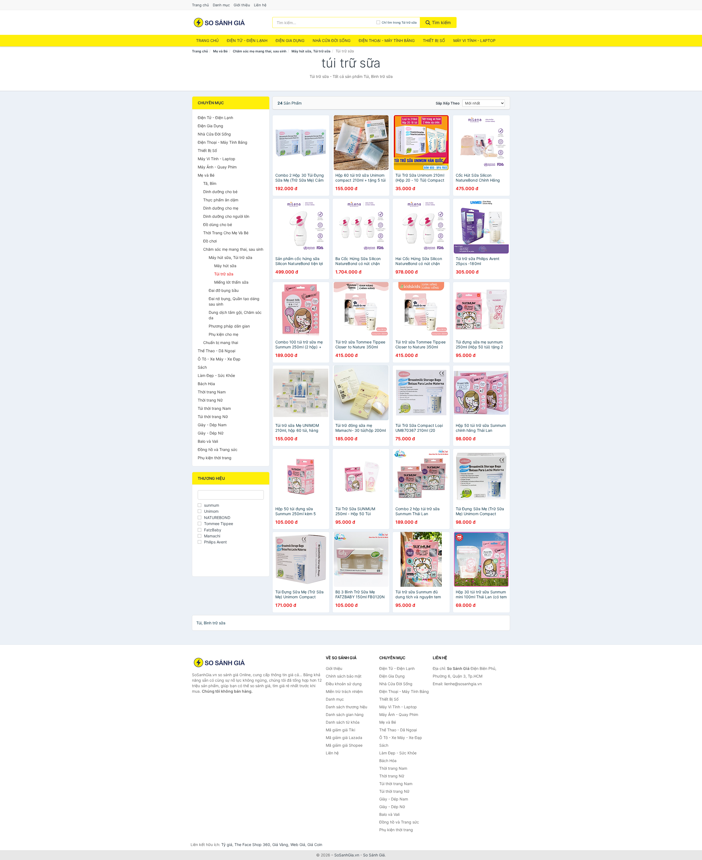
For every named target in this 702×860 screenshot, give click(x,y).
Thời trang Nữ (210, 400)
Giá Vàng (280, 844)
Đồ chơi (210, 241)
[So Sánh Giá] (219, 662)
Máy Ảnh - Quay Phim (217, 167)
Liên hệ (260, 5)
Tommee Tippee (218, 523)
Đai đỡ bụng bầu (224, 290)
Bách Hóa (206, 383)
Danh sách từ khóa (343, 722)
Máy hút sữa (225, 265)
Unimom (211, 511)
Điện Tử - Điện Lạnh (247, 40)
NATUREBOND (217, 517)
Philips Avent (215, 542)
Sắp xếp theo (448, 103)
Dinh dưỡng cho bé (220, 191)
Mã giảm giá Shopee (344, 745)
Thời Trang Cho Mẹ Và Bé (225, 232)
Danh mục (221, 5)
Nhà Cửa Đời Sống (331, 40)
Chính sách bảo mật (343, 676)
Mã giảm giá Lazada (344, 737)
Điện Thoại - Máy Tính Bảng (387, 40)
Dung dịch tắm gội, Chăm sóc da (235, 315)
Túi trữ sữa (223, 274)
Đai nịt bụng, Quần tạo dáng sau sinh (234, 301)
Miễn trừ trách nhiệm (344, 691)
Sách (202, 367)
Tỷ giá (226, 844)
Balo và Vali (208, 441)
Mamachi (212, 536)
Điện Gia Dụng (290, 40)
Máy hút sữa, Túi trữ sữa (310, 51)
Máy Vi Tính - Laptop (474, 40)
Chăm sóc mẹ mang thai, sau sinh (259, 51)
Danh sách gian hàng (345, 714)
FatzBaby (212, 530)
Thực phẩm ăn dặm (220, 200)
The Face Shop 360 (252, 844)
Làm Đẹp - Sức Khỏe (216, 375)
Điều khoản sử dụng (344, 683)
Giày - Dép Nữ (210, 433)
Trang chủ (200, 5)
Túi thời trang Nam (214, 408)
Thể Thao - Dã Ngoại (216, 350)
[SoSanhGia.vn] (219, 22)
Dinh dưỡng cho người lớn (226, 216)
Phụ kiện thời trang (214, 457)
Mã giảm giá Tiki (340, 730)
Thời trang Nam (212, 392)
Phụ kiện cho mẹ (223, 334)
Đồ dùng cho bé (217, 224)
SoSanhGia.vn (346, 855)
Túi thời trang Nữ (213, 416)
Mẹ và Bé (220, 51)
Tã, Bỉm (209, 183)
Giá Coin (314, 844)
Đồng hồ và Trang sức (217, 449)
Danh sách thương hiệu (346, 706)
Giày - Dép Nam (212, 424)
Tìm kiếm (441, 22)
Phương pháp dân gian (229, 326)
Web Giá (297, 844)
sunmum (211, 505)
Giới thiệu (242, 5)
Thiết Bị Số (434, 40)
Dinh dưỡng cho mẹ (220, 208)
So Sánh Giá (374, 855)
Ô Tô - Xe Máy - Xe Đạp (219, 359)
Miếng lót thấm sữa (231, 282)
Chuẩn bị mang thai (220, 342)
